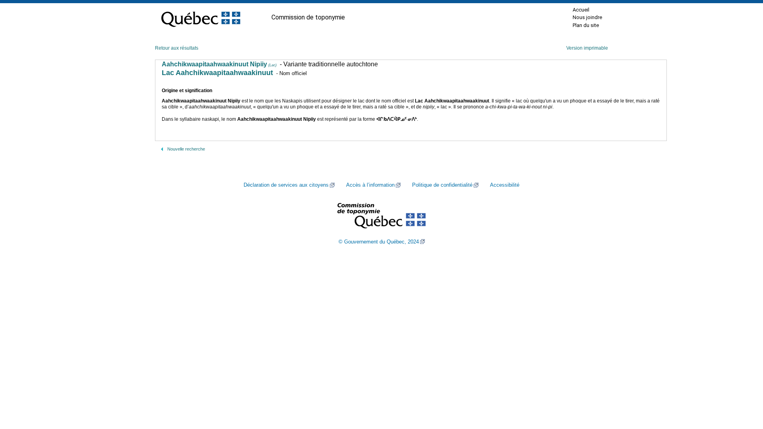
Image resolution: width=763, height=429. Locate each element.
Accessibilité (504, 185)
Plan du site (586, 25)
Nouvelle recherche (186, 149)
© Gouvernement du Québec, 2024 (379, 242)
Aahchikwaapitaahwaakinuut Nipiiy (219, 64)
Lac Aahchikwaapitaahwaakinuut (217, 73)
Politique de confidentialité (442, 185)
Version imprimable (587, 48)
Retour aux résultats (176, 48)
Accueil (581, 10)
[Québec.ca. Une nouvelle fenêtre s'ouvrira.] (200, 17)
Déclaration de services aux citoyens (286, 185)
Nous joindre (587, 17)
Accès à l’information (370, 185)
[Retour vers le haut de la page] (743, 385)
